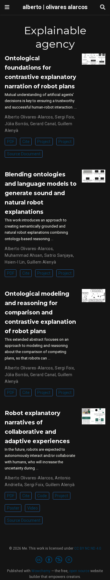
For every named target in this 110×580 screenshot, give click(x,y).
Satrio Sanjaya (58, 255)
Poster (13, 508)
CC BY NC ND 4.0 (87, 548)
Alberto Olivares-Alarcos (29, 117)
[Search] (102, 7)
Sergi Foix (64, 117)
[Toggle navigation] (7, 7)
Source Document (23, 154)
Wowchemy (40, 571)
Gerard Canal (43, 123)
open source (79, 571)
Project (43, 141)
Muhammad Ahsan (23, 255)
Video (32, 508)
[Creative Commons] (55, 560)
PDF (10, 141)
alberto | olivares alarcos (55, 7)
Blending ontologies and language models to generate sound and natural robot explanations (41, 193)
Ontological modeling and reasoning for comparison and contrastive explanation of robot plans (40, 312)
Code (42, 495)
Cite (26, 141)
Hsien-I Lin (15, 262)
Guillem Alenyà (41, 262)
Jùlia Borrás (16, 123)
